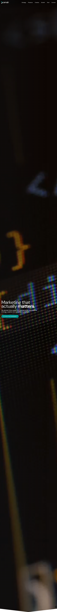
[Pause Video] (56, 607)
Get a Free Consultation (11, 316)
